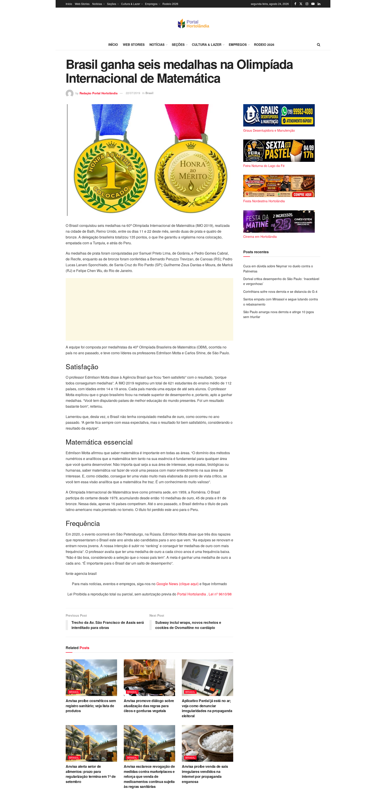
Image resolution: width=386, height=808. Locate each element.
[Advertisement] (149, 309)
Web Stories (82, 4)
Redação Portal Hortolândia (98, 93)
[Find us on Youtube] (313, 4)
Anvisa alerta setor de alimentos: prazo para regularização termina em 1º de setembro (90, 774)
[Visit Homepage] (193, 23)
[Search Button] (318, 44)
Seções (111, 4)
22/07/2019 (133, 93)
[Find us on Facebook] (295, 4)
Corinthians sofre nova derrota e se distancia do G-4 (280, 291)
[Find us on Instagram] (307, 4)
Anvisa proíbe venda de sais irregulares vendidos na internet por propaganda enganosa (205, 774)
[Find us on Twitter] (300, 4)
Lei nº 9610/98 (220, 594)
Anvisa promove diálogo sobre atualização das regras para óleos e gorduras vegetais (149, 705)
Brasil (149, 93)
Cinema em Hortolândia (260, 236)
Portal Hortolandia (192, 594)
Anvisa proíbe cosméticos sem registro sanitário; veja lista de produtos (91, 705)
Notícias (97, 4)
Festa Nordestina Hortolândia (264, 201)
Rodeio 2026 (170, 4)
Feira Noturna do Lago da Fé (264, 165)
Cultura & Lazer (130, 4)
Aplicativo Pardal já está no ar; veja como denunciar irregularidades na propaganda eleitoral (207, 708)
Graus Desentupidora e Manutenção (269, 130)
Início (69, 4)
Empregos (151, 4)
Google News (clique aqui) (177, 583)
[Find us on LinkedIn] (319, 4)
